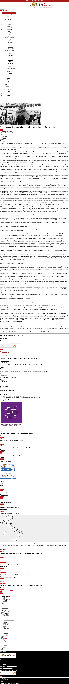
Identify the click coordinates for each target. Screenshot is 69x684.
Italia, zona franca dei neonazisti (8, 384)
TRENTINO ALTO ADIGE (10, 68)
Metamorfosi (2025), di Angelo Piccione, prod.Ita (11, 564)
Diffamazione (9, 26)
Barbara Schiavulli (5, 393)
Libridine (7, 84)
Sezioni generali (9, 14)
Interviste (9, 89)
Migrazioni (9, 36)
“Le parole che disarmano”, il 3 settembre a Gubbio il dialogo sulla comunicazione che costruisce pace (24, 371)
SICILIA (10, 65)
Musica (7, 86)
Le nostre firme (5, 679)
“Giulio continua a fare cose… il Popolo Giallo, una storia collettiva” (15, 447)
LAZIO (10, 52)
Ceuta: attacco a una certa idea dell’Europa (9, 507)
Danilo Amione (4, 566)
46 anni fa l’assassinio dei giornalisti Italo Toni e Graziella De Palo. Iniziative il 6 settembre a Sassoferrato (25, 364)
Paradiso (2, 485)
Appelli (9, 39)
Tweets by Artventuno (4, 661)
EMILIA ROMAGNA (10, 48)
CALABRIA (10, 45)
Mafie (9, 31)
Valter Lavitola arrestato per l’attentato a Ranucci (11, 440)
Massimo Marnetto (5, 488)
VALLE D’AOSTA (10, 71)
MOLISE (10, 58)
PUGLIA (10, 61)
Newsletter (9, 91)
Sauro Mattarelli (4, 509)
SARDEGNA (10, 63)
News (1, 431)
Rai (9, 76)
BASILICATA (10, 43)
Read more (2, 437)
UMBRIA (10, 69)
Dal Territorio (8, 40)
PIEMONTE (10, 60)
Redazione (3, 367)
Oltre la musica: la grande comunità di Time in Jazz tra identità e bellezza (16, 574)
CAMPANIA (10, 47)
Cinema (7, 81)
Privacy (3, 681)
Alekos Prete (3, 380)
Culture (8, 21)
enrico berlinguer (5, 352)
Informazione (8, 19)
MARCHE (10, 56)
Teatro (7, 87)
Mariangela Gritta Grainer (7, 131)
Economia (8, 22)
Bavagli (9, 24)
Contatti (3, 680)
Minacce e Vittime (9, 27)
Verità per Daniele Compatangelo (8, 377)
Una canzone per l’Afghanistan (7, 390)
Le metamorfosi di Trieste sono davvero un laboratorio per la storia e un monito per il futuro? (21, 553)
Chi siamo (4, 678)
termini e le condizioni (15, 343)
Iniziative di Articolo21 (9, 37)
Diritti (9, 34)
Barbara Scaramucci (5, 361)
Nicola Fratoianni (4, 495)
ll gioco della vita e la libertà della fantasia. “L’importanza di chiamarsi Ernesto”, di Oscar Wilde (21, 585)
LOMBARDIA (10, 55)
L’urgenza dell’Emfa (4, 492)
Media (9, 75)
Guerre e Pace (9, 32)
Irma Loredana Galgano (6, 555)
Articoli (1, 130)
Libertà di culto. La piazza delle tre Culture (9, 500)
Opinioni (1, 483)
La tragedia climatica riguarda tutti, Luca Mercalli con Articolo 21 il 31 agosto (18, 358)
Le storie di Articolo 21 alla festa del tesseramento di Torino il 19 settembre (17, 433)
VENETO (10, 73)
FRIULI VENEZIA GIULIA (10, 50)
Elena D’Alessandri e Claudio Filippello (8, 577)
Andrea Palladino (4, 386)
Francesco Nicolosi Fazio (6, 502)
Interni (8, 16)
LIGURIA (10, 53)
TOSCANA (10, 66)
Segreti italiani (9, 29)
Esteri (8, 17)
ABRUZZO (10, 42)
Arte (7, 79)
